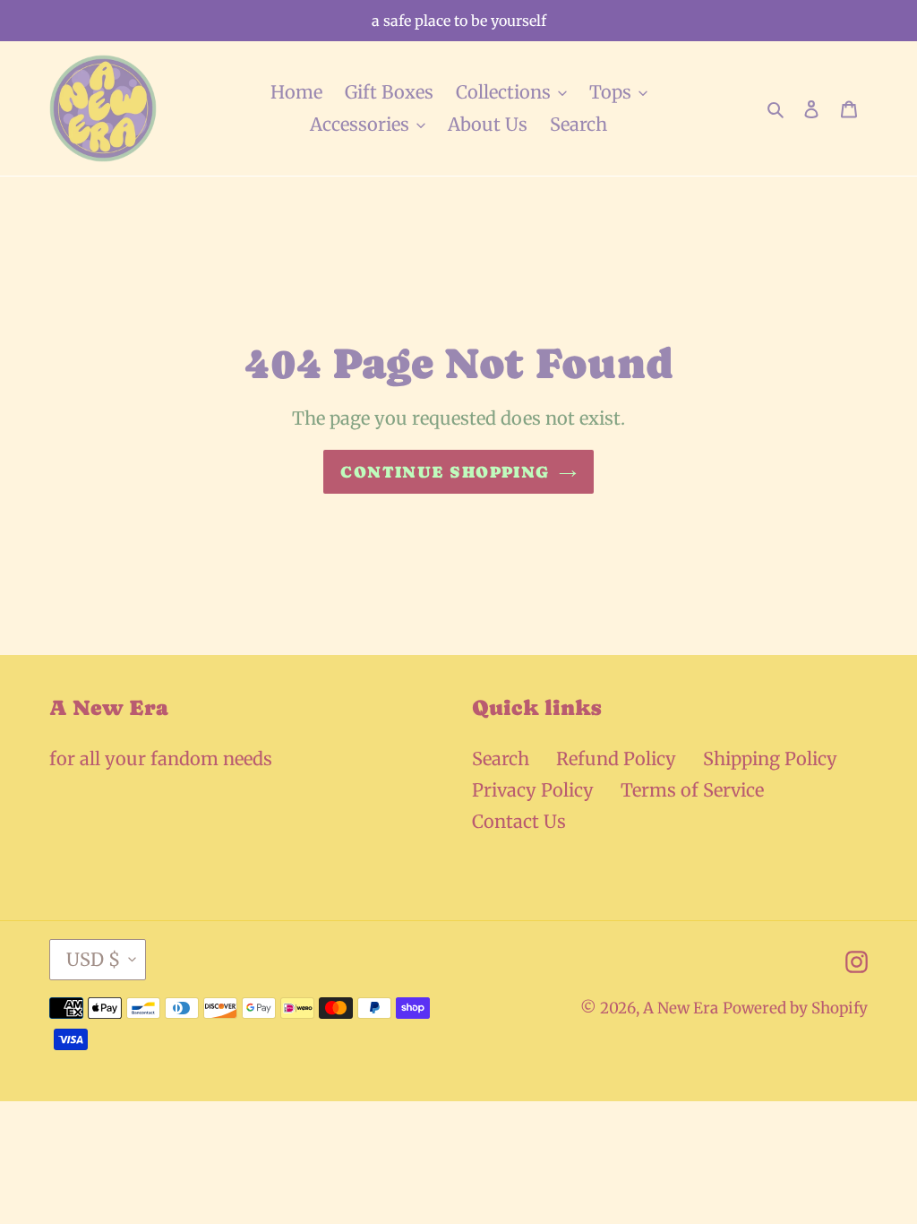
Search (500, 758)
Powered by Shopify (795, 1008)
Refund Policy (616, 758)
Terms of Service (692, 790)
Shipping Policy (770, 758)
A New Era (680, 1008)
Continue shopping (444, 471)
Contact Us (519, 821)
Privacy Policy (533, 790)
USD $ (93, 959)
